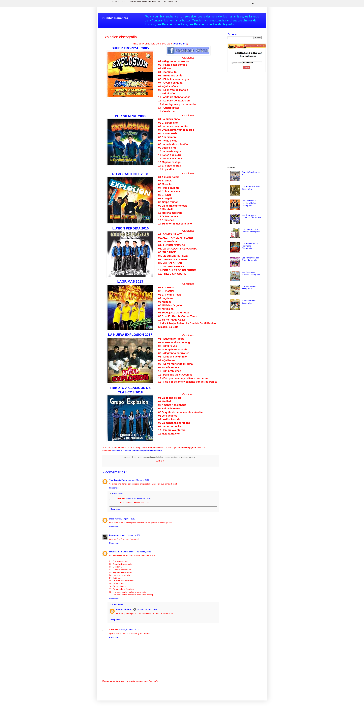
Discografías (118, 2)
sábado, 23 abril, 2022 (147, 609)
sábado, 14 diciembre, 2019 (138, 498)
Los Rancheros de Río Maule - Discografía (250, 245)
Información (170, 2)
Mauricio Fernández (118, 552)
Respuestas (117, 493)
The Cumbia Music (118, 480)
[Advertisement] (245, 119)
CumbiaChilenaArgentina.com (144, 2)
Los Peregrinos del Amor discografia (250, 259)
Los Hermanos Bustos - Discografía (251, 273)
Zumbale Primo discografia (249, 301)
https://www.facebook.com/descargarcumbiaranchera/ (136, 450)
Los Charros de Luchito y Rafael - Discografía (250, 203)
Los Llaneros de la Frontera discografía (251, 230)
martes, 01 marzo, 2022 (140, 552)
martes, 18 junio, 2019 (125, 519)
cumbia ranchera (124, 609)
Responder (114, 488)
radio (111, 519)
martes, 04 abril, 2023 (129, 629)
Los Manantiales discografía (249, 287)
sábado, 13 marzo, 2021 (130, 535)
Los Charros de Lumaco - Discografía (251, 216)
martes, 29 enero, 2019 (138, 480)
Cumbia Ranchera (115, 18)
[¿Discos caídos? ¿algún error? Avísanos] (252, 3)
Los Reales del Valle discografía (251, 187)
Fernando (114, 535)
